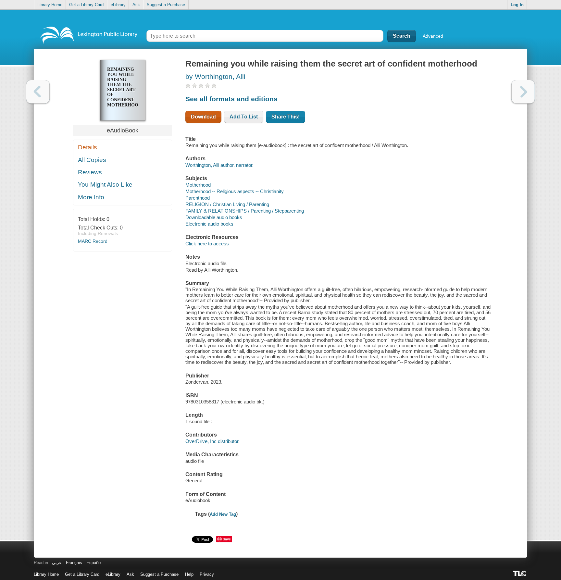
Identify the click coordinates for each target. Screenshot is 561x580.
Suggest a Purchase (166, 4)
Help (189, 574)
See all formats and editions (231, 99)
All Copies (92, 159)
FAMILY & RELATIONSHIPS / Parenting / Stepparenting (244, 211)
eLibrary (118, 4)
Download (203, 116)
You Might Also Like (105, 184)
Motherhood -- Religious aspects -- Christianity (234, 191)
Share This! (285, 116)
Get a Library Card (86, 4)
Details (87, 147)
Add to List (244, 116)
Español (94, 562)
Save (227, 539)
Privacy (207, 574)
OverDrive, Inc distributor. (212, 441)
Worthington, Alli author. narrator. (219, 165)
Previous (38, 92)
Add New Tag (223, 514)
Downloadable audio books (213, 217)
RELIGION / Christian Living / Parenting (227, 204)
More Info (91, 197)
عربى (57, 562)
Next (523, 92)
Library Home (49, 4)
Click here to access (207, 243)
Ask (136, 4)
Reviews (90, 172)
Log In (517, 4)
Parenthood (197, 198)
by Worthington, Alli (215, 76)
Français (74, 562)
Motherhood (198, 185)
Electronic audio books (209, 224)
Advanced (433, 36)
